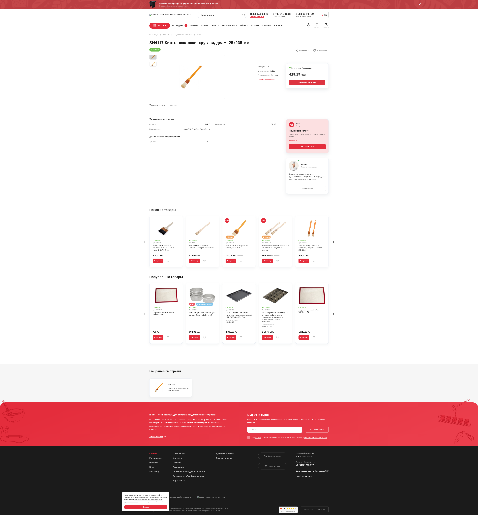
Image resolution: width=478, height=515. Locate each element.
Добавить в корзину (307, 82)
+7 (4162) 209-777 (305, 465)
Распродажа (177, 26)
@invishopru (294, 140)
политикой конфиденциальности (315, 437)
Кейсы (243, 26)
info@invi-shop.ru (304, 476)
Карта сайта (179, 481)
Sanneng (274, 75)
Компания (266, 26)
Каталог (162, 26)
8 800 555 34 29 (259, 14)
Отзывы (255, 26)
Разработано (314, 509)
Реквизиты (178, 467)
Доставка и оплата (225, 454)
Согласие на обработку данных (188, 476)
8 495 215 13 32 (282, 14)
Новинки (194, 26)
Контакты (278, 26)
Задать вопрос (307, 188)
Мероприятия (228, 26)
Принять (146, 507)
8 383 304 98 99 (305, 14)
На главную (153, 35)
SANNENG (205, 26)
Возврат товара (224, 458)
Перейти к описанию (266, 80)
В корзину (158, 261)
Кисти (199, 35)
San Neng (154, 472)
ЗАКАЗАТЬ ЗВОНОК (257, 16)
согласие (258, 437)
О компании (179, 454)
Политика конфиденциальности (189, 472)
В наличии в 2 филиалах (301, 68)
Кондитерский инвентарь (183, 35)
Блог (214, 26)
